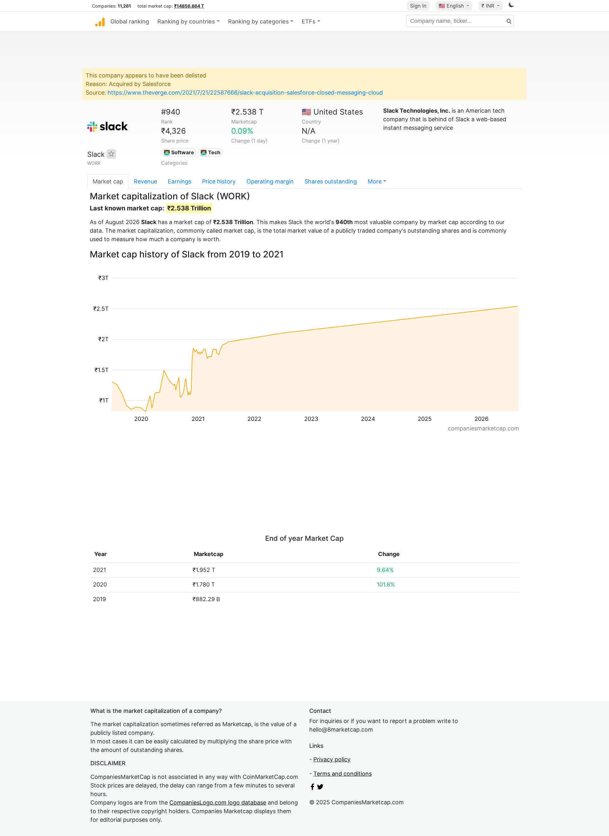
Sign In (418, 6)
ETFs (309, 21)
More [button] (375, 181)
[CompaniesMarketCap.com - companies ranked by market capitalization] (100, 21)
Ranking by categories (258, 21)
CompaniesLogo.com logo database (217, 802)
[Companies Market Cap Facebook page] (312, 788)
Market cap (108, 181)
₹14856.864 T (189, 6)
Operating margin (270, 181)
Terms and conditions (342, 773)
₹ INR (488, 6)
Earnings (179, 181)
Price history (219, 181)
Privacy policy (331, 759)
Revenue (145, 181)
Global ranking (129, 21)
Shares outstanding (330, 181)
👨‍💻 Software (179, 152)
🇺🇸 (451, 6)
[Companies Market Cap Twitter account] (320, 788)
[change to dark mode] (511, 6)
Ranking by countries (186, 21)
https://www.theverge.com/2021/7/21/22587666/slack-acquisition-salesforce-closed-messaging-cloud (245, 92)
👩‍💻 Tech (210, 152)
